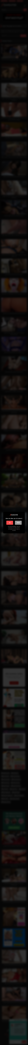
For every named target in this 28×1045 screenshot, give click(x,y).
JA (10, 522)
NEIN (18, 522)
